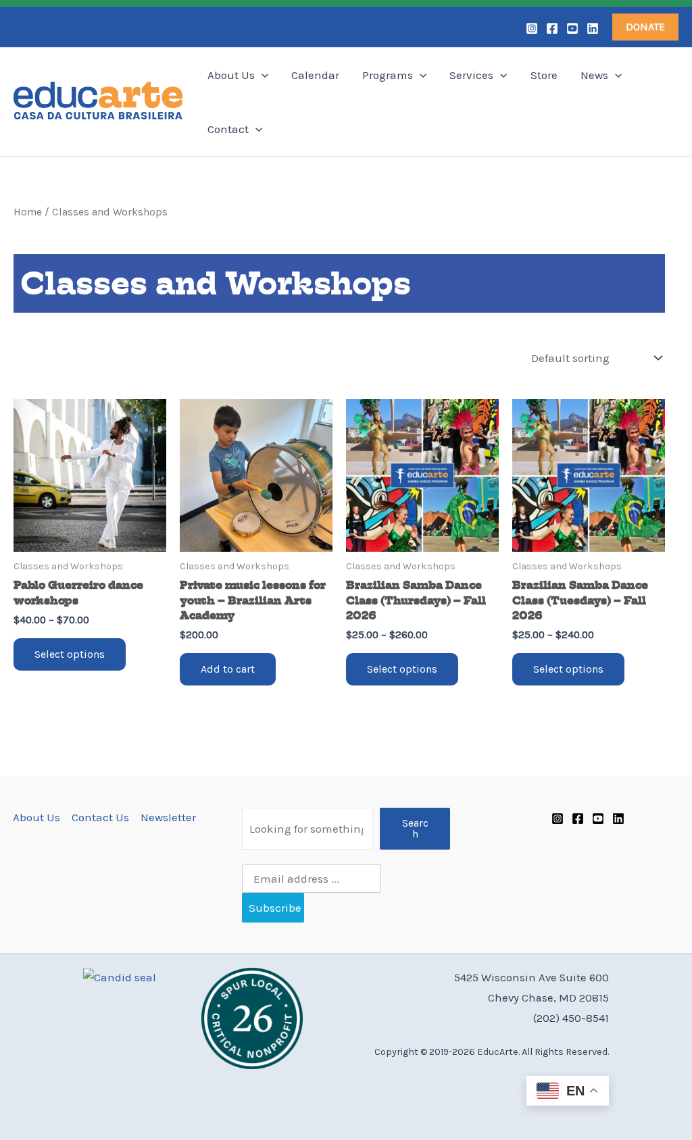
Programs (387, 75)
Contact (228, 129)
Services (471, 75)
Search (415, 828)
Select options (69, 654)
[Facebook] (552, 28)
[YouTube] (572, 28)
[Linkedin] (593, 28)
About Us (231, 75)
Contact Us (100, 817)
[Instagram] (532, 28)
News (594, 75)
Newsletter (168, 817)
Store (544, 75)
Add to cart (228, 669)
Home (28, 212)
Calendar (315, 75)
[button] (645, 27)
